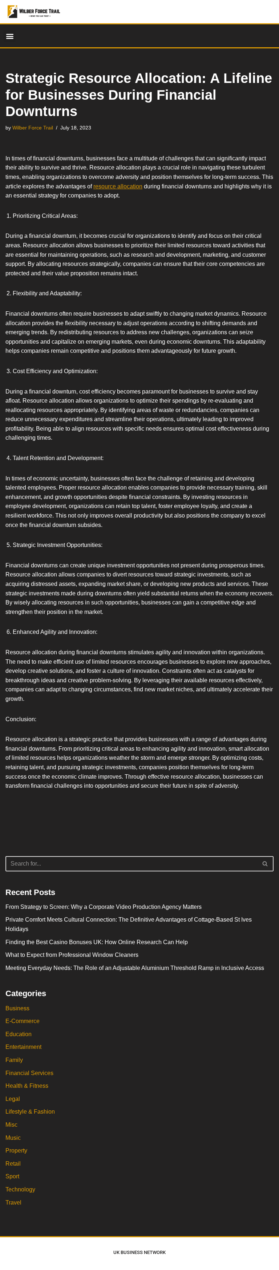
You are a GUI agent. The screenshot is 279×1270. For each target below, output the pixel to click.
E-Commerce (22, 1021)
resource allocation (117, 186)
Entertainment (23, 1047)
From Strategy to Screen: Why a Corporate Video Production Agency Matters (103, 907)
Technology (20, 1189)
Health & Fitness (26, 1086)
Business (17, 1008)
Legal (12, 1099)
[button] (10, 36)
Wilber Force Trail (32, 128)
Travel (13, 1202)
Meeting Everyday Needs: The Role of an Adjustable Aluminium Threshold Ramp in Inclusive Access (134, 968)
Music (13, 1138)
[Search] (265, 863)
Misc (11, 1125)
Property (16, 1150)
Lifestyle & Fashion (30, 1112)
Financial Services (29, 1073)
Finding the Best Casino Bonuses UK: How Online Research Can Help (96, 942)
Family (14, 1060)
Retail (13, 1164)
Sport (12, 1176)
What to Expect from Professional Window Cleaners (71, 955)
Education (18, 1034)
